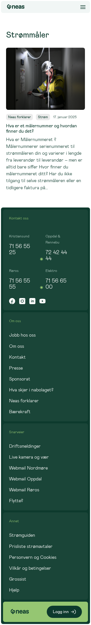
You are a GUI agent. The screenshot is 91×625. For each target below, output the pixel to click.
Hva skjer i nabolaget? (31, 390)
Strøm (43, 117)
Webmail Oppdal (25, 479)
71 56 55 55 (19, 283)
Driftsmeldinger (25, 446)
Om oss (16, 346)
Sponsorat (19, 379)
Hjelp (14, 590)
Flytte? (16, 501)
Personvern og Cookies (32, 557)
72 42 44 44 (56, 255)
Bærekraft (20, 412)
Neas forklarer (19, 117)
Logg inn (61, 611)
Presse (16, 368)
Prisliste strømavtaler (31, 546)
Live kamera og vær (29, 457)
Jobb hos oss (22, 335)
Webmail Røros (24, 490)
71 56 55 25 (19, 249)
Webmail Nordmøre (28, 468)
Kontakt (17, 357)
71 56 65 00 (56, 283)
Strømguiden (22, 535)
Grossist (17, 579)
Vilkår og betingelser (30, 568)
